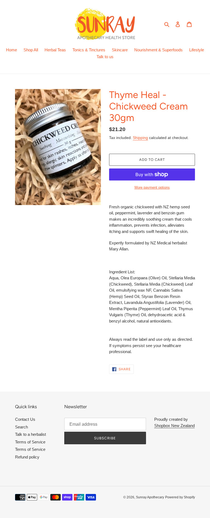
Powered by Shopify (180, 497)
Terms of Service (30, 442)
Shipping (140, 137)
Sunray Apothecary (150, 497)
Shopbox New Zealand (174, 425)
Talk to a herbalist (30, 434)
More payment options (152, 187)
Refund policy (27, 457)
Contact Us (25, 419)
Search (21, 427)
